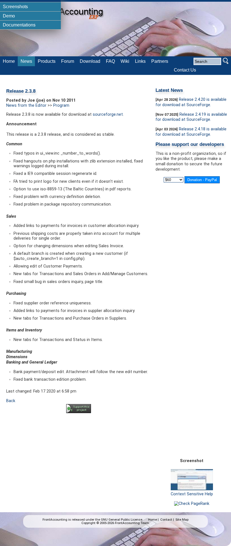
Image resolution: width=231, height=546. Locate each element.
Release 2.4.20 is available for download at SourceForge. (191, 102)
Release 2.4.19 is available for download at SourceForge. (191, 117)
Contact (166, 520)
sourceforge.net (108, 114)
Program (61, 105)
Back (10, 400)
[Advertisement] (79, 433)
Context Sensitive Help (192, 494)
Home (152, 520)
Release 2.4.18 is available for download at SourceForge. (191, 132)
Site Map (182, 520)
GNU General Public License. (122, 520)
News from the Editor (26, 105)
